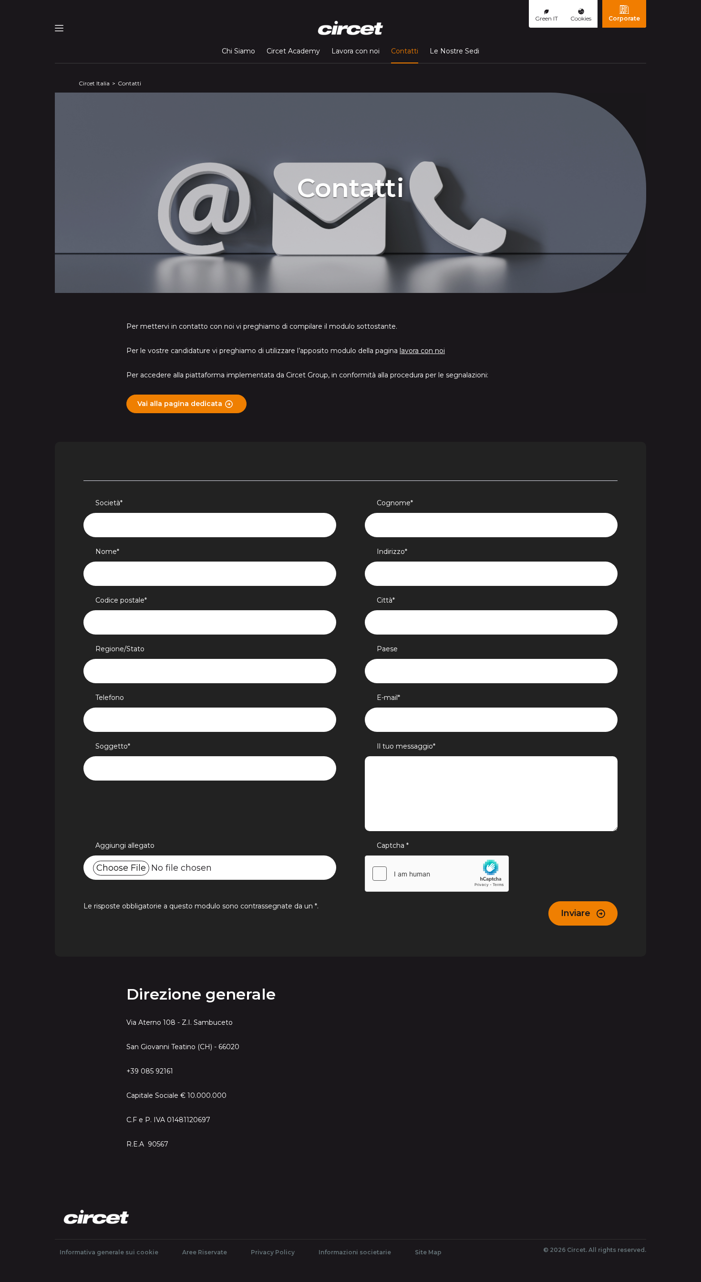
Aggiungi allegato (125, 845)
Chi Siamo (238, 51)
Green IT (546, 18)
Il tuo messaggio (406, 746)
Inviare (577, 913)
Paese (387, 649)
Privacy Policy (273, 1252)
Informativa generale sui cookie (109, 1252)
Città (386, 600)
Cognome (395, 503)
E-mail (388, 697)
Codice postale (121, 600)
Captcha (393, 845)
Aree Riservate (204, 1252)
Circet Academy (293, 51)
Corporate (624, 18)
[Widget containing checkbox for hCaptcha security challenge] (437, 873)
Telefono (109, 697)
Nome (107, 551)
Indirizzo (392, 551)
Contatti (404, 50)
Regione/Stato (119, 649)
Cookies (580, 18)
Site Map (428, 1252)
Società (109, 503)
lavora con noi (422, 350)
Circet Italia (94, 83)
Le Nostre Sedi (454, 51)
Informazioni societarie (355, 1252)
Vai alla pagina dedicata (179, 403)
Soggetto (112, 746)
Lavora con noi (355, 51)
